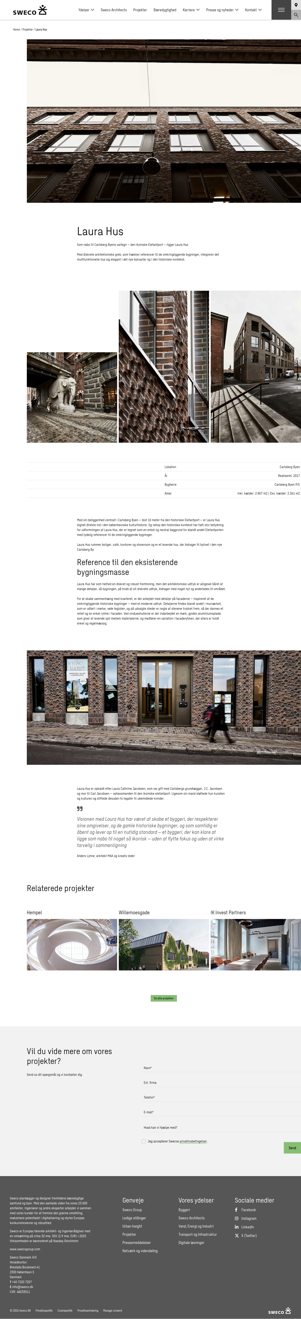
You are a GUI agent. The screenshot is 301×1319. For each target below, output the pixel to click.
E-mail (149, 1112)
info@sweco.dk (22, 1287)
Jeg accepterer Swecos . (178, 1141)
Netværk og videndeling (140, 1250)
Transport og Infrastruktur (198, 1234)
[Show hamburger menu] (281, 10)
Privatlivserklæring (87, 1310)
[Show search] (296, 15)
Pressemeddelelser (136, 1242)
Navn (148, 1068)
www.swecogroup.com (25, 1249)
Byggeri (184, 1209)
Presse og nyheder (220, 10)
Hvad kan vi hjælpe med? (160, 1127)
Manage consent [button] (112, 1310)
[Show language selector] (296, 5)
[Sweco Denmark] (30, 10)
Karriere (189, 10)
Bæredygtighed (165, 10)
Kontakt (251, 10)
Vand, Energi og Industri (196, 1226)
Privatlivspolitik (44, 1310)
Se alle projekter (164, 998)
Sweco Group (132, 1209)
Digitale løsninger (191, 1242)
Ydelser (83, 10)
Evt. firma (150, 1082)
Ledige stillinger (134, 1218)
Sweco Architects (114, 10)
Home (16, 29)
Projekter (140, 10)
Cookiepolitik (65, 1310)
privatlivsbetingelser (193, 1141)
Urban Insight (132, 1226)
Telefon (149, 1097)
